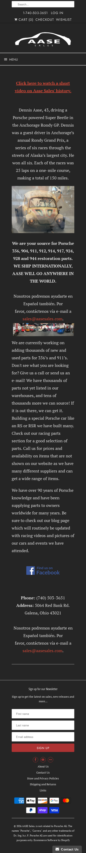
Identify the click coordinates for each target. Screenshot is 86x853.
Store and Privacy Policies (43, 778)
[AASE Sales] (43, 39)
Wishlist (64, 19)
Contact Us (43, 772)
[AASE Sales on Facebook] (35, 759)
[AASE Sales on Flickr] (50, 759)
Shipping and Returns (43, 784)
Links (43, 790)
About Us (43, 766)
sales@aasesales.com (42, 319)
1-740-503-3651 (35, 12)
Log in (57, 12)
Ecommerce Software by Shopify (52, 840)
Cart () (25, 19)
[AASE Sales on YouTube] (43, 759)
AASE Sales (28, 826)
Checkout (44, 19)
